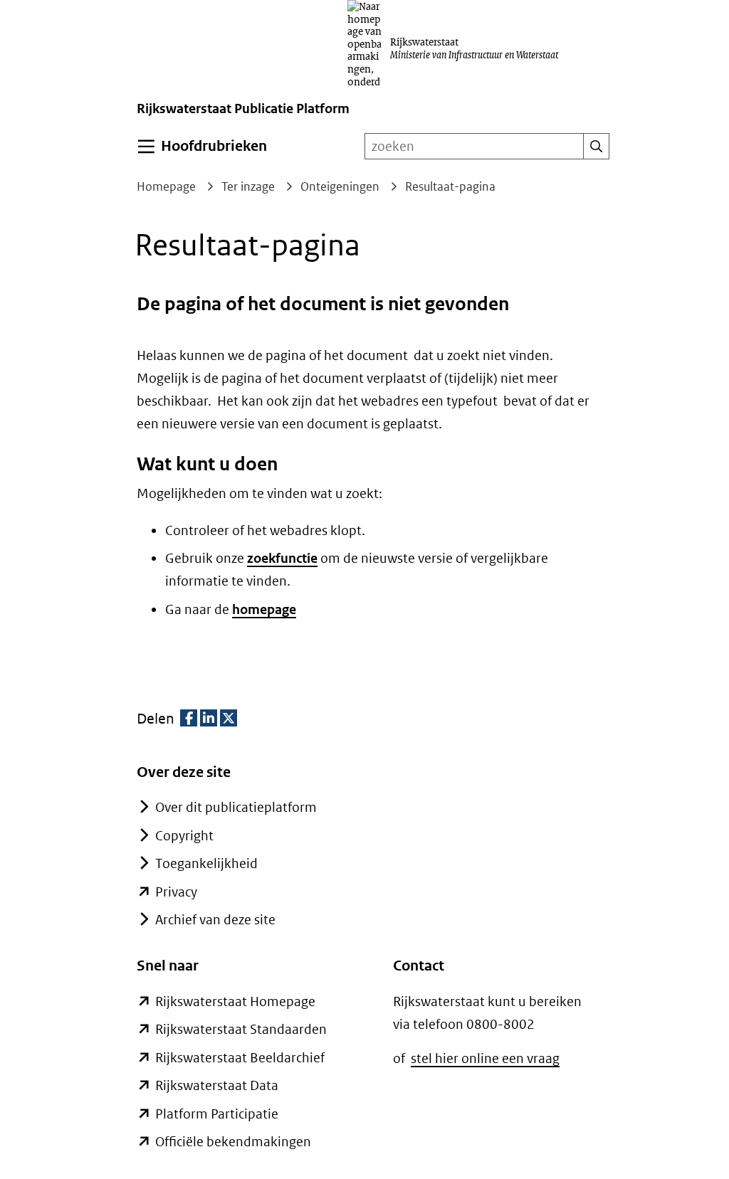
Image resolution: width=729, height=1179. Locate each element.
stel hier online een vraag (485, 1058)
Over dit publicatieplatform (236, 807)
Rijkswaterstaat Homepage (235, 1001)
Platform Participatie (216, 1114)
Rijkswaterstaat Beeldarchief (240, 1058)
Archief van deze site (215, 919)
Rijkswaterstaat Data (216, 1085)
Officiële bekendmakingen (233, 1141)
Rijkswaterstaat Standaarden (241, 1029)
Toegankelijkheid (206, 863)
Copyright (184, 836)
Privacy (176, 892)
